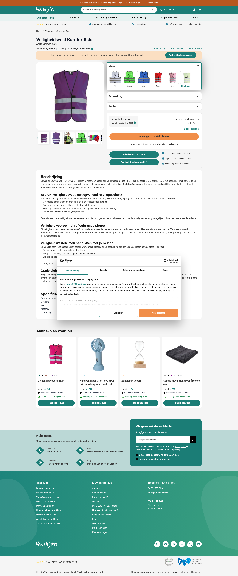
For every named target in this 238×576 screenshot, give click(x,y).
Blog (94, 519)
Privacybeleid (180, 446)
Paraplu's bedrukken (46, 514)
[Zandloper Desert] (140, 354)
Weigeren (118, 313)
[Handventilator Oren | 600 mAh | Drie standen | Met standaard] (98, 354)
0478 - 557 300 (169, 10)
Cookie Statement (180, 572)
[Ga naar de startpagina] (45, 10)
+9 (181, 375)
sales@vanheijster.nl (158, 492)
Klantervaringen (99, 532)
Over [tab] (165, 270)
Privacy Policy (163, 572)
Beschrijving (160, 48)
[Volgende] (101, 97)
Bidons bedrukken (45, 492)
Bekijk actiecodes (150, 3)
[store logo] (77, 544)
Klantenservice (195, 24)
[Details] (92, 49)
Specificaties (177, 48)
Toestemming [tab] (72, 270)
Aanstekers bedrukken (47, 519)
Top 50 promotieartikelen (48, 523)
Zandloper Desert (131, 380)
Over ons (96, 501)
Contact (96, 488)
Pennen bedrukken (45, 506)
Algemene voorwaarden (142, 572)
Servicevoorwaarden (144, 449)
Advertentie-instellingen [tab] (134, 270)
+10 (56, 375)
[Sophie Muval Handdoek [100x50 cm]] (181, 354)
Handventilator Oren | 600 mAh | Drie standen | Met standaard (97, 382)
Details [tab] (103, 270)
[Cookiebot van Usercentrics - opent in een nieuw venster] (166, 261)
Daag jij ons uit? (100, 497)
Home (38, 31)
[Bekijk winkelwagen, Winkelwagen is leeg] (200, 9)
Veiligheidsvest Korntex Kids (57, 31)
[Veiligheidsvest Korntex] (56, 354)
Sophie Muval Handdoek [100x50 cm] (181, 382)
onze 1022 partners (76, 284)
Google (160, 449)
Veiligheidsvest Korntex (51, 380)
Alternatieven (195, 48)
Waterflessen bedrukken (48, 497)
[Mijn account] (194, 9)
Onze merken (98, 523)
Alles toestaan (158, 313)
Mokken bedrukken (45, 501)
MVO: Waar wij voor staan (104, 506)
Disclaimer (196, 572)
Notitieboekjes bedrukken (48, 510)
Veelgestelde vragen (102, 514)
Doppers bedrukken (45, 488)
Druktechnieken (99, 528)
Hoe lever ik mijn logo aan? (105, 510)
